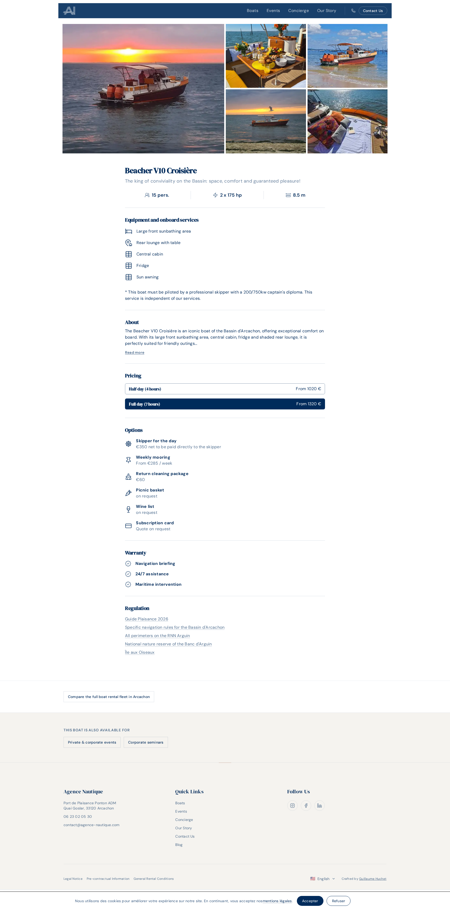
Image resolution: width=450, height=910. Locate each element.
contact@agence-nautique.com (91, 824)
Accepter (310, 901)
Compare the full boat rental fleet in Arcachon (109, 696)
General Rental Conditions (154, 879)
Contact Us (373, 10)
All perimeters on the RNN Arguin (157, 635)
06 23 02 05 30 (78, 816)
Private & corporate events (92, 742)
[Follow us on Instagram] (292, 805)
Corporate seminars (145, 742)
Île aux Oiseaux (140, 652)
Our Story (326, 10)
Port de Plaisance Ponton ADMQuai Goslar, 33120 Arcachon (90, 806)
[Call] (353, 11)
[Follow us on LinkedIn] (319, 805)
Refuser (338, 901)
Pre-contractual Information (108, 879)
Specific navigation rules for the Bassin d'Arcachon (174, 627)
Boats (252, 10)
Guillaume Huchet (372, 879)
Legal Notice (73, 879)
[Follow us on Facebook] (306, 805)
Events (273, 10)
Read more (134, 352)
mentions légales (277, 901)
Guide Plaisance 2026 (146, 619)
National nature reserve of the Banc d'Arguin (168, 644)
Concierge (298, 10)
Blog (179, 844)
